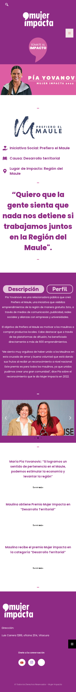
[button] (6, 417)
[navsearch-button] (6, 4)
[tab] (23, 289)
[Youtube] (21, 662)
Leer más (38, 487)
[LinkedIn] (41, 662)
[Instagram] (31, 662)
